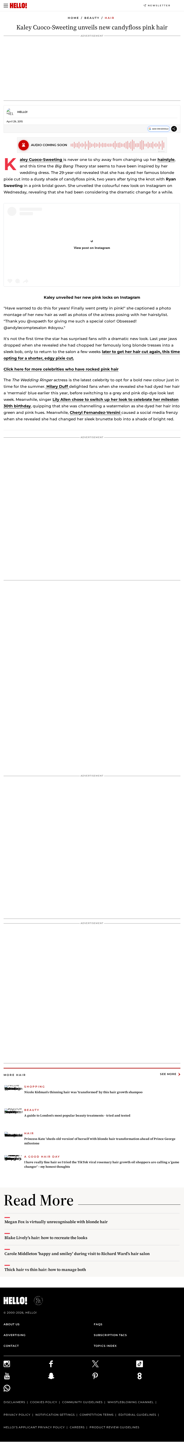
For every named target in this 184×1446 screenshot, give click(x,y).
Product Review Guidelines (114, 1427)
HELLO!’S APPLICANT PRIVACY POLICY (34, 1427)
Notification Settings (55, 1414)
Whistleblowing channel (130, 1402)
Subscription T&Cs (110, 1335)
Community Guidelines (82, 1402)
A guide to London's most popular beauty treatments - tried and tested (77, 1115)
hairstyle (166, 159)
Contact (11, 1345)
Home (73, 18)
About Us (12, 1324)
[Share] (174, 129)
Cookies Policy (43, 1402)
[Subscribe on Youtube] (26, 1376)
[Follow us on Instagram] (26, 1363)
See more (168, 1074)
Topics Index (105, 1345)
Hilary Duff (57, 386)
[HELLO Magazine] (18, 5)
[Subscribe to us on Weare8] (158, 1376)
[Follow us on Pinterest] (114, 1376)
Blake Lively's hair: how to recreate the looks (45, 1237)
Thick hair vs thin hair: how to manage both (45, 1269)
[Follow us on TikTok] (158, 1363)
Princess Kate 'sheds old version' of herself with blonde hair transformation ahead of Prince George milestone (99, 1141)
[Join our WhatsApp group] (26, 1388)
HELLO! (22, 112)
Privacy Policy (17, 1414)
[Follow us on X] (114, 1363)
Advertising (15, 1335)
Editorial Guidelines (137, 1414)
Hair (110, 18)
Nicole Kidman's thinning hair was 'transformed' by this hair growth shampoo (83, 1092)
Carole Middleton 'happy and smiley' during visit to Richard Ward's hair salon (77, 1253)
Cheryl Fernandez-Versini (95, 412)
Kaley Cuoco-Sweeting (41, 159)
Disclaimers (14, 1402)
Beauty (92, 18)
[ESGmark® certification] (35, 1300)
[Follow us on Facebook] (70, 1363)
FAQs (98, 1324)
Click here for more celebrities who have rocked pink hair (61, 369)
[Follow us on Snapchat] (70, 1376)
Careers (77, 1427)
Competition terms (97, 1414)
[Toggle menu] (6, 5)
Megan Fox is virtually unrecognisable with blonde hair (56, 1221)
